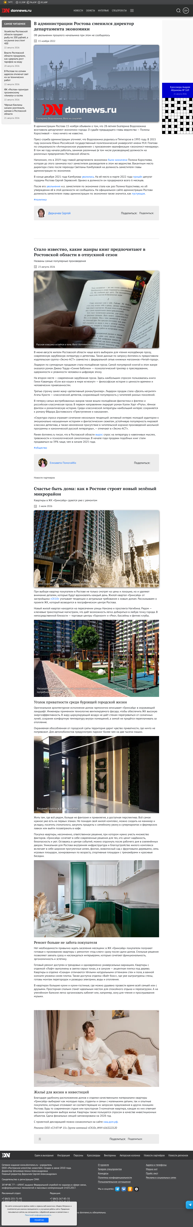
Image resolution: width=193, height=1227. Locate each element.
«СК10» (54, 598)
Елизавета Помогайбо (63, 462)
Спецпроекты (119, 10)
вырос (99, 434)
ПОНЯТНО (39, 1220)
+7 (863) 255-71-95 (12, 1198)
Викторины (110, 1155)
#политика (40, 199)
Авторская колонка (130, 1155)
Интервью (103, 10)
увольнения (53, 186)
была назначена (117, 160)
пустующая (138, 193)
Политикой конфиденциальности (38, 1215)
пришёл (137, 176)
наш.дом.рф (110, 1121)
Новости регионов (178, 1155)
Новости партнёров (154, 1155)
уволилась (88, 176)
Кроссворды (93, 1155)
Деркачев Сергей (59, 213)
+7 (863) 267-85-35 (60, 1198)
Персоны (78, 1155)
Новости (78, 10)
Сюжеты (90, 10)
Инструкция (63, 1155)
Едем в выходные (44, 1155)
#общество (40, 447)
